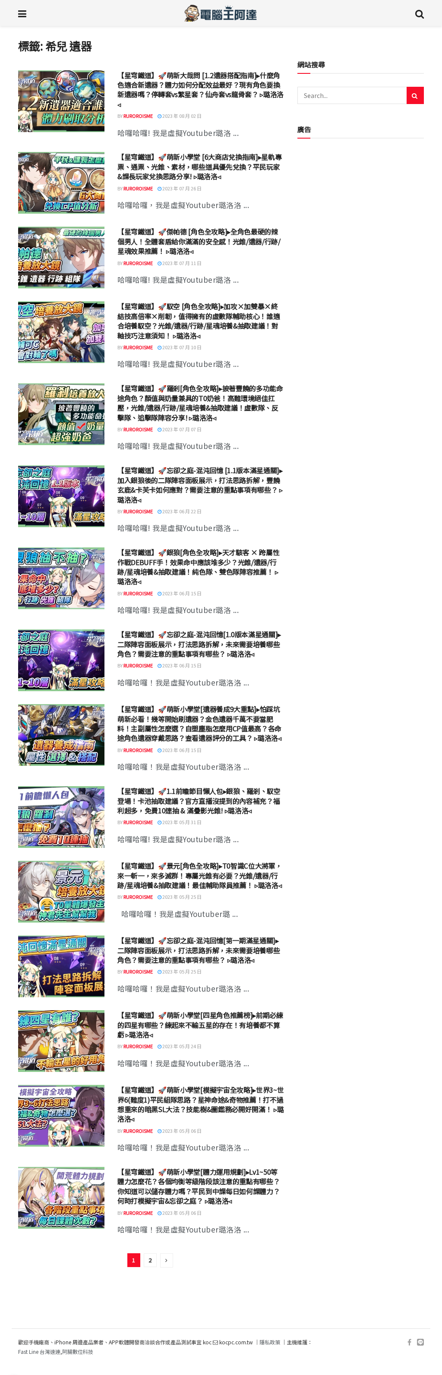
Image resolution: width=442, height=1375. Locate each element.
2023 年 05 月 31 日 (181, 822)
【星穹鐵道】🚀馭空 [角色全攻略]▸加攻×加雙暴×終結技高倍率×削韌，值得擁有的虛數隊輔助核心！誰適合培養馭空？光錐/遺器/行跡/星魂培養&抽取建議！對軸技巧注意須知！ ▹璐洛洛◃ (198, 320)
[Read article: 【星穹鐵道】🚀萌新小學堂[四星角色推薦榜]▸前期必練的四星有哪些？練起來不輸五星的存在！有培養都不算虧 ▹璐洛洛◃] (61, 1041)
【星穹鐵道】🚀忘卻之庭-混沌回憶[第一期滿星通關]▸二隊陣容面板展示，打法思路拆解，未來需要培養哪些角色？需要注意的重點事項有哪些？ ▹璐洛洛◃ (198, 950)
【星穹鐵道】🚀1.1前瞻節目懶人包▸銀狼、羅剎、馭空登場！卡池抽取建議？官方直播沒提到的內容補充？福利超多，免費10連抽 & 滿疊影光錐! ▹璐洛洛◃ (199, 801)
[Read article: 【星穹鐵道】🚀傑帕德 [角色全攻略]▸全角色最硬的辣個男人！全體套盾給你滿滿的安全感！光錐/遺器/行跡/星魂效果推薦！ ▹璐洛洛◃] (61, 257)
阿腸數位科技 (77, 1351)
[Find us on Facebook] (409, 1342)
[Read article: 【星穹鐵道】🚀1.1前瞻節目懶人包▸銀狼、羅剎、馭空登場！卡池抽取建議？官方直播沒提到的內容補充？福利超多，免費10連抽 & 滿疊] (61, 817)
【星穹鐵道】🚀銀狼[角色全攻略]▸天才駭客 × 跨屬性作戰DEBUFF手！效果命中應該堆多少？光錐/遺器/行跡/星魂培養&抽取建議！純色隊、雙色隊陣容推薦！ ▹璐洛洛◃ (198, 566)
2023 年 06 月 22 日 (181, 511)
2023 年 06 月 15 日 (181, 593)
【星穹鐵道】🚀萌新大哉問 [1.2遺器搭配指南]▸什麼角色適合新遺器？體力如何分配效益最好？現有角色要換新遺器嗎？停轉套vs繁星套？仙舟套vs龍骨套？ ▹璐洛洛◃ (200, 89)
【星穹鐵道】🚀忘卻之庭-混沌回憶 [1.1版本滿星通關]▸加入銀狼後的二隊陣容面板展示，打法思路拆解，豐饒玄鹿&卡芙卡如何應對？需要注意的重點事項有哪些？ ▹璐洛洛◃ (200, 484)
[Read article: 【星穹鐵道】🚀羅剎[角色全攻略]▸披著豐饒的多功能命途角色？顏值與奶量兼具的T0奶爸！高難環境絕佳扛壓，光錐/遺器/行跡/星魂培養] (61, 414)
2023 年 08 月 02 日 (181, 115)
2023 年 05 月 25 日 (181, 896)
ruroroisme (138, 115)
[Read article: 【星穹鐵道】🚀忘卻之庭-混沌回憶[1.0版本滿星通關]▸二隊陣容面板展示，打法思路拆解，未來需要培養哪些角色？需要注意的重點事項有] (61, 660)
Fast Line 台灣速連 (39, 1351)
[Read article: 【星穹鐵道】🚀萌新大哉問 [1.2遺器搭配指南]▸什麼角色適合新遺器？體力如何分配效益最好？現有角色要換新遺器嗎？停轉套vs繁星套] (61, 101)
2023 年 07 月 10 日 (181, 347)
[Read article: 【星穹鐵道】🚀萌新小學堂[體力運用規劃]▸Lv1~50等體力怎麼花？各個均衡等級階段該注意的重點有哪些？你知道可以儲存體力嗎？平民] (61, 1198)
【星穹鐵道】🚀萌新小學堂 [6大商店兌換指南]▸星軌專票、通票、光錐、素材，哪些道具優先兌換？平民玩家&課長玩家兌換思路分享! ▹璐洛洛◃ (199, 166)
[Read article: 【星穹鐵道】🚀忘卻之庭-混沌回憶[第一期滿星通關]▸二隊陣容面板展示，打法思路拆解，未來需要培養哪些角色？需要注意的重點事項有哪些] (61, 966)
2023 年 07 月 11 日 (181, 262)
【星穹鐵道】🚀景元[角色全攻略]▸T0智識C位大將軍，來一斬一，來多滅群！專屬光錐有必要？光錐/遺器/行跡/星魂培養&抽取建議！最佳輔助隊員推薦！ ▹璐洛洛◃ (199, 875)
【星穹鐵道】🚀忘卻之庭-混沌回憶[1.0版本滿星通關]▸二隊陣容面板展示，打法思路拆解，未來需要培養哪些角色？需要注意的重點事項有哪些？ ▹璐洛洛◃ (199, 644)
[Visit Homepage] (220, 13)
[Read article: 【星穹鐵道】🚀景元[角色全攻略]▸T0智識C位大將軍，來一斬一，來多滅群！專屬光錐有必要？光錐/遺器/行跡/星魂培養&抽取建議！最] (61, 892)
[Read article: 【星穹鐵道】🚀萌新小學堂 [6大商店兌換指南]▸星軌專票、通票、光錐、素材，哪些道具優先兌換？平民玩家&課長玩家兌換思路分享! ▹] (61, 183)
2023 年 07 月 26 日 (181, 188)
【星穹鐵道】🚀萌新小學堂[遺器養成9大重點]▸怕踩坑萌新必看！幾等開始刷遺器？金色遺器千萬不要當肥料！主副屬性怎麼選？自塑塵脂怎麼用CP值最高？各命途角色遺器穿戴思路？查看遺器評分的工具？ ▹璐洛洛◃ (199, 723)
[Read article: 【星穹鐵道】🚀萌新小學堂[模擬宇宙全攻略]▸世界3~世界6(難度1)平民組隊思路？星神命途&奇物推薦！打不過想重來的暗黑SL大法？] (61, 1116)
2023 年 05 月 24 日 (181, 1046)
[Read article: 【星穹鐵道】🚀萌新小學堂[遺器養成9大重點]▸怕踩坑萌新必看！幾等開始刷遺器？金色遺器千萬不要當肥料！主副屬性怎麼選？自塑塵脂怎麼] (61, 735)
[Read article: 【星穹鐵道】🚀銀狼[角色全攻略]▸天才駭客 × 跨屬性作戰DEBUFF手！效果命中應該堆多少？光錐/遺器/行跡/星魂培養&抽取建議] (61, 578)
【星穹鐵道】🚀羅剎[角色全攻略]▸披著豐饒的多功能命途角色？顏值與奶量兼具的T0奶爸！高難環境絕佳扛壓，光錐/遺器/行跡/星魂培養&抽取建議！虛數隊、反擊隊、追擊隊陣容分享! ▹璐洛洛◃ (200, 402)
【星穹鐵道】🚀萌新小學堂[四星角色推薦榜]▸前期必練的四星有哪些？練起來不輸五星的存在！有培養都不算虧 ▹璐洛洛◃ (200, 1025)
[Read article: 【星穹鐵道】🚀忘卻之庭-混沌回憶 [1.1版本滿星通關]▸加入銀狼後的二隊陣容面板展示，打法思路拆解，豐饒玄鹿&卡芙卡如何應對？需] (61, 496)
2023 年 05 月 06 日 (181, 1130)
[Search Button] (419, 13)
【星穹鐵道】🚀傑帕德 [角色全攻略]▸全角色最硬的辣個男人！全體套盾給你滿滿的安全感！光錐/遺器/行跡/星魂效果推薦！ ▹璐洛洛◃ (199, 241)
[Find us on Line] (420, 1342)
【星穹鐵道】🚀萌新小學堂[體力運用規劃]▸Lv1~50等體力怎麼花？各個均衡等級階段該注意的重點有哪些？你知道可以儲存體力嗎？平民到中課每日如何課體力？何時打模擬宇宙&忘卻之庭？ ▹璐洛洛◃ (198, 1186)
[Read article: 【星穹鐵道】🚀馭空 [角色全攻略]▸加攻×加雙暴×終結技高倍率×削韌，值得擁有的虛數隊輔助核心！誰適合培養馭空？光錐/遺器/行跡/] (61, 332)
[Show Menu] (22, 13)
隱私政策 (269, 1342)
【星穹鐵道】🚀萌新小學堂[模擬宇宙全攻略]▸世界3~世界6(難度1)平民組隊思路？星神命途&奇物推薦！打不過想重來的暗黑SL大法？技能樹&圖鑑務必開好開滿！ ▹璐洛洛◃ (200, 1104)
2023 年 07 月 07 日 (181, 429)
